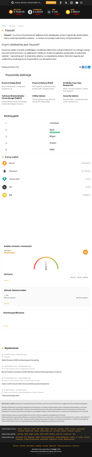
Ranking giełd (11, 116)
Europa (60, 439)
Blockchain (19, 437)
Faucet (21, 26)
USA (25, 437)
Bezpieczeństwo (69, 439)
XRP (53, 10)
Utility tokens (38, 96)
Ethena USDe (44, 431)
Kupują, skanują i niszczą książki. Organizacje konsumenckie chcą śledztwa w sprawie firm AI (28, 2)
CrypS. (4, 26)
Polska (81, 437)
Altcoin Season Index (15, 290)
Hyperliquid (81, 429)
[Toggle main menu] (81, 2)
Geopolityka (44, 439)
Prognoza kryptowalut (31, 439)
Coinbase (54, 123)
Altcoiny (87, 437)
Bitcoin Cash (29, 431)
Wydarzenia (11, 348)
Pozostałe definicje (18, 75)
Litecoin (78, 431)
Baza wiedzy (30, 446)
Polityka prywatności (64, 446)
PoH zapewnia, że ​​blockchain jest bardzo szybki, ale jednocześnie (43, 87)
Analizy (72, 437)
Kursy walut (11, 157)
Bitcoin (17, 10)
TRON (67, 429)
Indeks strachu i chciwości (18, 246)
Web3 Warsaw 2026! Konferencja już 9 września (20, 360)
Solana (47, 429)
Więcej (6, 280)
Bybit (52, 130)
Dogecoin (61, 429)
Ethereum (37, 10)
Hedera (63, 431)
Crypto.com (67, 434)
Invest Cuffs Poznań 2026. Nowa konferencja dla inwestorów (25, 384)
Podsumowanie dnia (48, 437)
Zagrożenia (53, 439)
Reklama (16, 446)
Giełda (37, 437)
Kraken (53, 143)
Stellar (37, 431)
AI (76, 437)
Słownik (12, 26)
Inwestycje (19, 439)
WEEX (52, 150)
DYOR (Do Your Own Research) (72, 84)
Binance (52, 434)
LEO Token (56, 431)
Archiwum (75, 446)
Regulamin (52, 446)
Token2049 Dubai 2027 (11, 396)
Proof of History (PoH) (42, 83)
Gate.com (59, 434)
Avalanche (70, 431)
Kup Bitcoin (51, 2)
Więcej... (6, 326)
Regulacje (31, 437)
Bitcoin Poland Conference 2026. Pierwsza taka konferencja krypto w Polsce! (31, 372)
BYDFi (47, 434)
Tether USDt (14, 179)
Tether (33, 429)
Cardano (73, 429)
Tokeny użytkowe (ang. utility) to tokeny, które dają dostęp (43, 100)
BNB (72, 10)
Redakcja (38, 446)
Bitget (52, 136)
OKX (74, 434)
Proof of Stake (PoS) (11, 83)
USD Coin (53, 429)
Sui (51, 431)
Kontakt (45, 446)
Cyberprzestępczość (62, 437)
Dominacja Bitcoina (13, 313)
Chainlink (21, 431)
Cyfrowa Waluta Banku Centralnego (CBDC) (13, 97)
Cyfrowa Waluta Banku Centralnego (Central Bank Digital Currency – (14, 102)
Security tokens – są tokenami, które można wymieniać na (75, 100)
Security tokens (70, 96)
